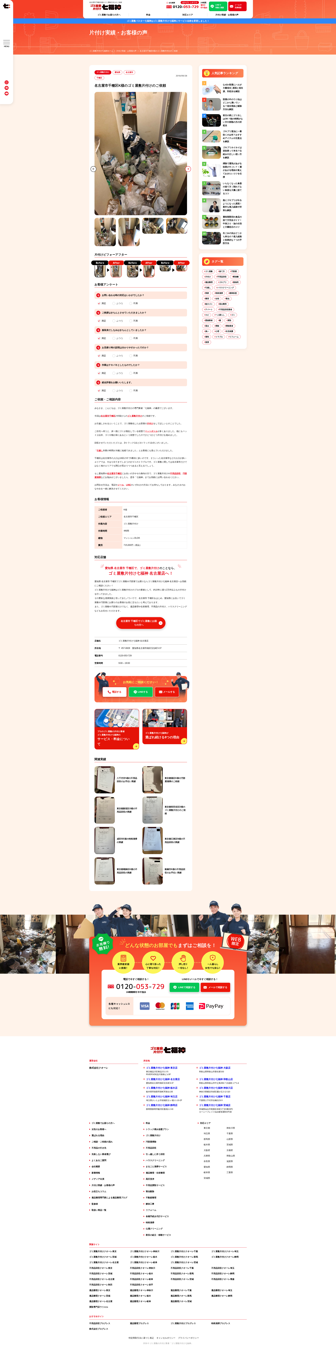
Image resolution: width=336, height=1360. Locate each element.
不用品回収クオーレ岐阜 (141, 1279)
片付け (150, 423)
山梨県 (230, 1139)
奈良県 (207, 1161)
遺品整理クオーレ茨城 (99, 1296)
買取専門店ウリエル (98, 1307)
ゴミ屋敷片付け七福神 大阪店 (214, 1068)
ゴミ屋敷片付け (102, 72)
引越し (100, 450)
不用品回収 (175, 473)
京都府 (230, 1150)
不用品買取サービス (155, 1185)
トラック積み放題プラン (157, 1129)
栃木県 (207, 1144)
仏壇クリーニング (154, 1229)
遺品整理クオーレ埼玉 (221, 1290)
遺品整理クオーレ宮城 (181, 1301)
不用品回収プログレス (99, 1323)
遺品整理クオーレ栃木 (140, 1296)
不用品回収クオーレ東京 (100, 1268)
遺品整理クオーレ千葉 (181, 1290)
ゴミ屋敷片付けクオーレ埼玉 (225, 1251)
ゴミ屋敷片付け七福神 (181, 1343)
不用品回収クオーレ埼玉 (222, 1268)
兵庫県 (207, 1156)
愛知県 (117, 72)
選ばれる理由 (98, 1135)
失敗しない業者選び (101, 1154)
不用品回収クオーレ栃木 (141, 1273)
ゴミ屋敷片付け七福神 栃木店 (161, 1088)
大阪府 (207, 1150)
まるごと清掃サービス (156, 1166)
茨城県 (230, 1144)
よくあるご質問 (99, 1160)
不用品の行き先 (99, 1148)
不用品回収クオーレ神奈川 (142, 1268)
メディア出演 (98, 1179)
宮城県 (207, 1178)
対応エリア (187, 15)
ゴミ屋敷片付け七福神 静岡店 (161, 1105)
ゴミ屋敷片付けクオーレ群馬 (184, 1257)
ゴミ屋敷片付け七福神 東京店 (161, 1068)
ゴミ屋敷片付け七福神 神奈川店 (216, 1088)
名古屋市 (129, 72)
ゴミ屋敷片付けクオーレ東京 (103, 1251)
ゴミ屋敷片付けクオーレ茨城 (103, 1257)
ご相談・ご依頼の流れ (102, 1142)
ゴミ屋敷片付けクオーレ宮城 (184, 1262)
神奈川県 (231, 1128)
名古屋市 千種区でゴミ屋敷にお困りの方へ (139, 623)
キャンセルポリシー (165, 1338)
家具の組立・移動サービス (158, 1235)
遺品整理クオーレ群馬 (181, 1296)
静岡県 (230, 1167)
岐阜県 (207, 1172)
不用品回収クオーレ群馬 (182, 1273)
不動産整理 (151, 1197)
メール (121, 485)
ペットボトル (151, 431)
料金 (148, 15)
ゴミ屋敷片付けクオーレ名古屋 (104, 1262)
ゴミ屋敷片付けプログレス (183, 1323)
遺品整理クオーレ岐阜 (140, 1301)
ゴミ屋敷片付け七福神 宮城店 (214, 1105)
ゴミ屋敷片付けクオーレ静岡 (225, 1257)
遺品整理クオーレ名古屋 (100, 1301)
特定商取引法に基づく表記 (141, 1338)
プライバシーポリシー (188, 1338)
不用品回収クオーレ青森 (222, 1279)
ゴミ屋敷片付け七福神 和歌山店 (216, 1079)
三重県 (230, 1172)
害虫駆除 (150, 1191)
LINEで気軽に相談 (219, 6)
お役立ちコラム (99, 1191)
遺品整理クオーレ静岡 (221, 1296)
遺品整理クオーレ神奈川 (141, 1290)
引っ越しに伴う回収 (155, 1154)
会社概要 (172, 3)
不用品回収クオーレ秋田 (100, 1285)
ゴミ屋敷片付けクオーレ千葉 (184, 1251)
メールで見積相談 (238, 6)
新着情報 (96, 1173)
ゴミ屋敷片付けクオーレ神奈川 (144, 1251)
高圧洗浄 (150, 1179)
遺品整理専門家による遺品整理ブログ (109, 1197)
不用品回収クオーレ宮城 (182, 1279)
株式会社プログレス (98, 1329)
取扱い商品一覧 (99, 1210)
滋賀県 (230, 1161)
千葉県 (230, 1133)
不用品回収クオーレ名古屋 (101, 1279)
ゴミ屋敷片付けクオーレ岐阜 (143, 1262)
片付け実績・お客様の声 (226, 15)
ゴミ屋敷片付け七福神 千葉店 (214, 1096)
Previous (93, 169)
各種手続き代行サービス (157, 1216)
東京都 (207, 1128)
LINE (128, 485)
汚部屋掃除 (151, 1142)
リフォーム (151, 1210)
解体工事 (150, 1204)
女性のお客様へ (99, 1129)
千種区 (99, 78)
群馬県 (207, 1139)
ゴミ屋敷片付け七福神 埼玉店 (161, 1096)
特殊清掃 (150, 1222)
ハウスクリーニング (155, 1160)
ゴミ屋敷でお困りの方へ (109, 15)
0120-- (186, 6)
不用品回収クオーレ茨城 (100, 1273)
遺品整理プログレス (139, 1323)
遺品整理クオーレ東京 (99, 1290)
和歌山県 (231, 1156)
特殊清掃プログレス (220, 1323)
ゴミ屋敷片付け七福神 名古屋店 (163, 1079)
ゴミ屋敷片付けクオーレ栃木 (143, 1257)
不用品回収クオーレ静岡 (222, 1273)
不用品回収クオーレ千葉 (182, 1268)
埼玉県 (207, 1133)
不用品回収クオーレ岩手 (141, 1285)
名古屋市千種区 (108, 416)
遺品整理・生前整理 (155, 1173)
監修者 (95, 1204)
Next (188, 169)
